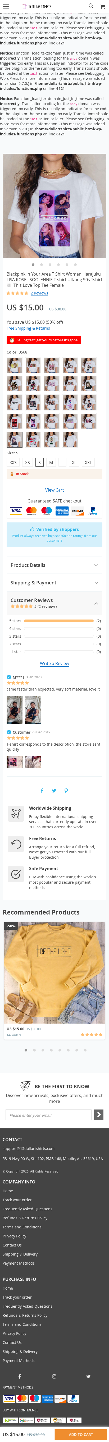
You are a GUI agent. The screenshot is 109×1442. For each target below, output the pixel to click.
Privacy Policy (14, 1236)
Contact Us (12, 1245)
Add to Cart (80, 1434)
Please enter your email (30, 1115)
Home (8, 1190)
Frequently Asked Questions (27, 1208)
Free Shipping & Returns (28, 328)
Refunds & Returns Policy (25, 1217)
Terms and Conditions (22, 1226)
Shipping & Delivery (20, 1254)
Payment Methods (19, 1263)
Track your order (17, 1199)
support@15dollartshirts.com (28, 1148)
